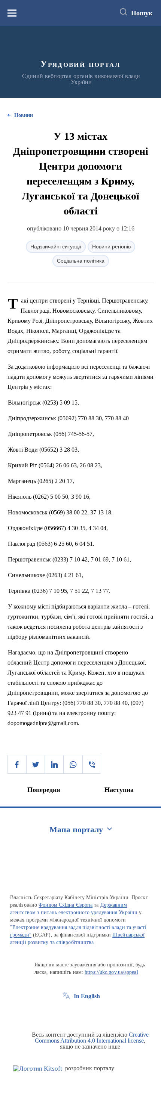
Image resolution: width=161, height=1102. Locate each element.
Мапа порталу (76, 829)
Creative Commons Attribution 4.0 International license (92, 1037)
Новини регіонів (111, 247)
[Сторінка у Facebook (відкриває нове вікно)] (66, 1013)
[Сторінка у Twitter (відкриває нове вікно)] (80, 1013)
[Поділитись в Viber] (92, 764)
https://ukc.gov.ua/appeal (111, 972)
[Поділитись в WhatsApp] (73, 764)
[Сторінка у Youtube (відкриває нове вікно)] (93, 1013)
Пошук (141, 13)
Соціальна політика (80, 261)
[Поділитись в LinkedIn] (54, 764)
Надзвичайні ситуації (55, 247)
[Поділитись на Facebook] (17, 764)
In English (87, 996)
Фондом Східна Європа (65, 905)
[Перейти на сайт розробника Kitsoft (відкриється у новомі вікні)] (37, 1068)
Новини (23, 115)
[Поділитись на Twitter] (36, 764)
